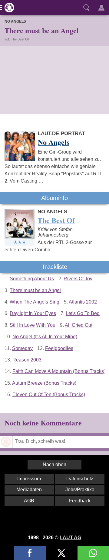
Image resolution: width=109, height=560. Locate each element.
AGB (29, 500)
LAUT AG (70, 537)
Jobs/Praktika (79, 489)
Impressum (29, 478)
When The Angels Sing (34, 301)
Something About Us (32, 278)
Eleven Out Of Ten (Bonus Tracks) (48, 394)
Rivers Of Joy (78, 278)
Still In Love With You (32, 325)
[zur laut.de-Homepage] (7, 7)
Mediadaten (29, 489)
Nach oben (54, 464)
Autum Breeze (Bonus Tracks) (44, 383)
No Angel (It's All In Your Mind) (44, 336)
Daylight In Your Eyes (33, 313)
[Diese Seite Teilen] (30, 553)
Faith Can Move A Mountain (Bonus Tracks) (58, 371)
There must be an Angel (35, 290)
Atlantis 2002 (83, 301)
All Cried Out (78, 325)
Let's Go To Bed (83, 313)
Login (101, 7)
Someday (22, 348)
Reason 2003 (26, 359)
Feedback (80, 500)
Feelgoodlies (59, 348)
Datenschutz (79, 478)
